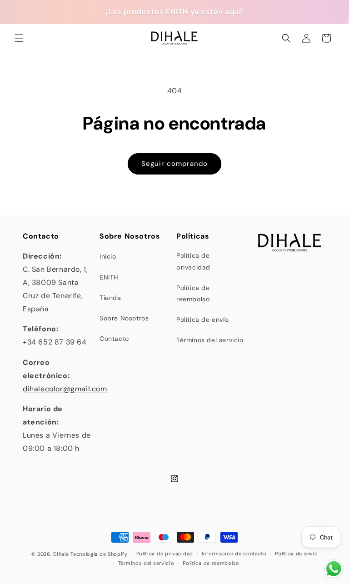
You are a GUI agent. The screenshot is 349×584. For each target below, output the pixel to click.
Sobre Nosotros (124, 318)
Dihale (61, 554)
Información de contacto (234, 553)
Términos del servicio (210, 340)
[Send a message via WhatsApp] (333, 568)
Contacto (114, 338)
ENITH (109, 277)
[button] (19, 38)
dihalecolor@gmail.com (65, 389)
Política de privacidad (193, 261)
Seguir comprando (174, 163)
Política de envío (202, 319)
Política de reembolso (193, 293)
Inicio (108, 256)
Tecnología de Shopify (99, 554)
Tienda (110, 298)
